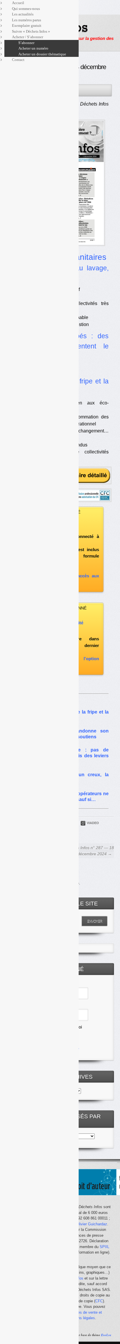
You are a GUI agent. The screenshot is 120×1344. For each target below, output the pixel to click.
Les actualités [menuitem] (22, 14)
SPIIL (104, 1247)
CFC (99, 1301)
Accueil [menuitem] (18, 3)
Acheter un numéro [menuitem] (33, 48)
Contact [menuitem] (18, 59)
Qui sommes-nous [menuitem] (26, 8)
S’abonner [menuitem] (26, 43)
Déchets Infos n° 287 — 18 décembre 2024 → (89, 850)
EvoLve (106, 1335)
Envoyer (94, 921)
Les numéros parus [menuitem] (26, 20)
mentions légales (80, 1318)
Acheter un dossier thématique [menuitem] (42, 54)
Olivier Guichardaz (91, 1224)
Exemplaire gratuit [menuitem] (26, 25)
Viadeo (93, 823)
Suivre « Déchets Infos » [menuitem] (31, 31)
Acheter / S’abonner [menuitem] (27, 37)
